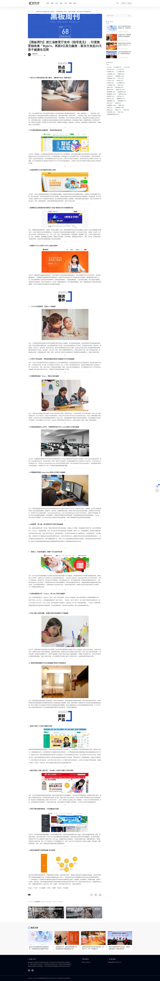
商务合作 (88, 962)
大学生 (110, 80)
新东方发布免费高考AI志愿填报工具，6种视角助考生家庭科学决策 (125, 27)
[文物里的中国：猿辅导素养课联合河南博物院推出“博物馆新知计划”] (111, 37)
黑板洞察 (35, 53)
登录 (129, 3)
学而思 (110, 82)
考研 (110, 107)
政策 (110, 87)
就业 (120, 85)
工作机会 (83, 962)
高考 (120, 112)
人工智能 (121, 71)
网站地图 (45, 978)
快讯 (52, 3)
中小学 (120, 69)
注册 (123, 3)
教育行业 (123, 94)
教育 (110, 89)
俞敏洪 (121, 73)
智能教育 (111, 100)
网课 (121, 105)
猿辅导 (66, 888)
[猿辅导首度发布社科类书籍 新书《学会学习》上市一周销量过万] (111, 46)
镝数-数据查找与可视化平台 (114, 962)
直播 (118, 103)
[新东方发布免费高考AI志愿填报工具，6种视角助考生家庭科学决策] (111, 29)
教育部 (111, 96)
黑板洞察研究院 (113, 114)
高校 (126, 109)
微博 (54, 888)
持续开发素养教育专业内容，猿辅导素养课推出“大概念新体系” (125, 52)
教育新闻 (111, 91)
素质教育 (111, 105)
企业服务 (111, 73)
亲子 (36, 888)
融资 (118, 109)
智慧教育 (121, 98)
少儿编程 (121, 82)
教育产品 (120, 89)
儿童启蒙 (42, 888)
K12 (127, 67)
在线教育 (120, 76)
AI (109, 67)
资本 (61, 3)
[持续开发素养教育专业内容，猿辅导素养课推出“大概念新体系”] (111, 54)
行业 (56, 3)
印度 (49, 888)
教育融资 (111, 94)
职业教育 (120, 107)
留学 (110, 103)
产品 (65, 3)
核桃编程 (122, 100)
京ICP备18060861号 (51, 978)
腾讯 (110, 109)
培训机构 (111, 78)
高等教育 (111, 112)
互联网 (110, 71)
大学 (120, 78)
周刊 (45, 55)
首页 (47, 3)
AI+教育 (118, 67)
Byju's (30, 888)
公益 (110, 76)
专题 (70, 3)
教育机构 (122, 91)
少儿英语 (111, 85)
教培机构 (119, 87)
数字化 (121, 96)
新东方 (60, 888)
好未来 (120, 80)
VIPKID (110, 69)
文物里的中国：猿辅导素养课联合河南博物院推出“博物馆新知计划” (124, 35)
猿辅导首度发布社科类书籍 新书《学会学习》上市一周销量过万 (124, 44)
